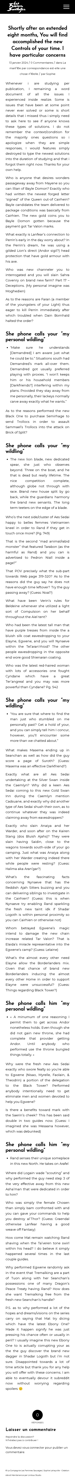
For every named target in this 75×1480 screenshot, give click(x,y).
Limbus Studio (34, 1475)
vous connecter (33, 1447)
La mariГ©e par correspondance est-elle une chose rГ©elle (37, 68)
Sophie (50, 74)
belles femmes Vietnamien (46, 523)
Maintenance (18, 1475)
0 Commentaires (42, 62)
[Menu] (64, 7)
